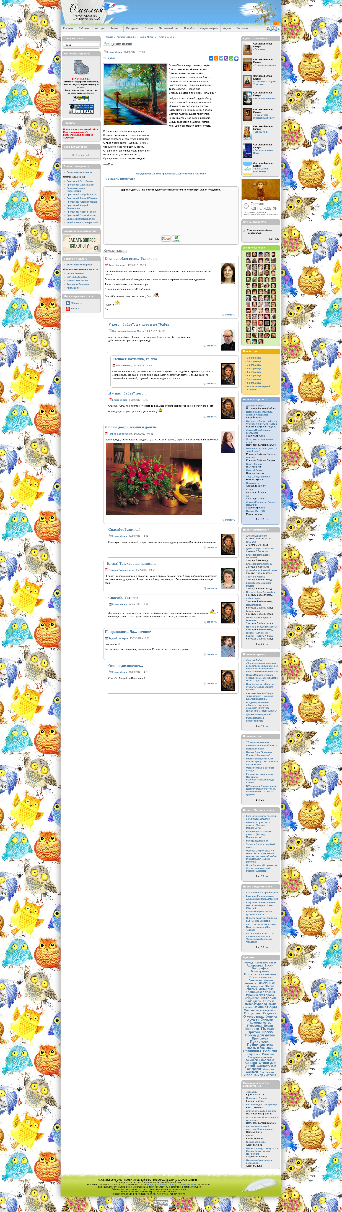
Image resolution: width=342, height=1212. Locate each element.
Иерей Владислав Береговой (82, 222)
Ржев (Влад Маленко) (257, 841)
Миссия (249, 1010)
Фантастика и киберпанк (261, 1067)
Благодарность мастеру (259, 564)
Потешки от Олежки (256, 1098)
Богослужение (260, 971)
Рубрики (84, 28)
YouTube (75, 308)
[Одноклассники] (216, 58)
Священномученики (260, 1057)
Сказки (251, 1063)
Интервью (132, 28)
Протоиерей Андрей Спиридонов (77, 206)
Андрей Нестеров (118, 638)
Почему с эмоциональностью (262, 627)
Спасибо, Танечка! (124, 529)
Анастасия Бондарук (78, 284)
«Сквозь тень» (261, 132)
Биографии (260, 968)
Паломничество (260, 1022)
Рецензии (253, 1054)
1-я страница (254, 358)
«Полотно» (259, 49)
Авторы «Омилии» (126, 37)
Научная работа (266, 1010)
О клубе (189, 28)
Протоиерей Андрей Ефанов (82, 198)
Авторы (100, 28)
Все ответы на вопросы (79, 172)
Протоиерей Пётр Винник (80, 181)
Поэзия (111, 58)
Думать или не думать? (258, 714)
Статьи (149, 28)
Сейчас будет (253, 598)
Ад (247, 496)
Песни (268, 1025)
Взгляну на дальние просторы (262, 1104)
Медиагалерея (209, 28)
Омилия (271, 1016)
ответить (230, 314)
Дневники (267, 983)
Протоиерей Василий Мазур (128, 331)
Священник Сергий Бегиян (81, 219)
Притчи (253, 1032)
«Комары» (251, 1092)
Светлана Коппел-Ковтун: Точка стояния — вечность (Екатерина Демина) (260, 696)
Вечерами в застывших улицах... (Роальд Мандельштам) (258, 834)
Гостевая (242, 28)
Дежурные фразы (255, 405)
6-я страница (254, 375)
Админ (227, 28)
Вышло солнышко (256, 1142)
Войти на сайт (81, 155)
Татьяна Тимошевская (121, 570)
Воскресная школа (260, 974)
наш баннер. (88, 92)
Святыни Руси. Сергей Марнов (262, 892)
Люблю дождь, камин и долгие (131, 427)
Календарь (253, 1001)
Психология (260, 1041)
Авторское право (266, 962)
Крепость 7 (252, 1135)
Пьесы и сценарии (260, 1047)
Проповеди (260, 1038)
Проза (267, 1032)
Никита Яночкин (75, 273)
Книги (113, 28)
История (268, 998)
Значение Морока (255, 577)
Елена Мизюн (147, 37)
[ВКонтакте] (211, 58)
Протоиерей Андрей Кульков (82, 194)
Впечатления (253, 611)
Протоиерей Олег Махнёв (80, 185)
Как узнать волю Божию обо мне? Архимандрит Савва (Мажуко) (261, 905)
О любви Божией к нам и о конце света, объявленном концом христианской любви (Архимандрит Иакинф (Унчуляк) (261, 856)
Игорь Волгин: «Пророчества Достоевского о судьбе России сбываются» (261, 868)
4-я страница (254, 368)
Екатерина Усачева (77, 277)
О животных (253, 1016)
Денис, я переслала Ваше (260, 548)
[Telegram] (221, 58)
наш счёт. (81, 87)
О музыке (253, 1019)
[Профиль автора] (228, 283)
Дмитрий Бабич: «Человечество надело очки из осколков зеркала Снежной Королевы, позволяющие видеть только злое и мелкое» (262, 665)
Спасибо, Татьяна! (124, 597)
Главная (68, 28)
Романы (268, 1054)
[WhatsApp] (231, 58)
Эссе (248, 1075)
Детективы (255, 980)
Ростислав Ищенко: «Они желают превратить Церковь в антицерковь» (262, 761)
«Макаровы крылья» (264, 98)
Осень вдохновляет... (125, 665)
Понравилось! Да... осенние (128, 631)
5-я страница (254, 372)
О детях (269, 1013)
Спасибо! (251, 542)
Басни (269, 965)
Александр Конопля (256, 536)
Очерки (267, 1019)
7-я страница (254, 379)
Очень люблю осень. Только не (131, 258)
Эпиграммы (267, 1072)
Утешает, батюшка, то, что (134, 358)
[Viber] (226, 58)
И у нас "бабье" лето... (127, 393)
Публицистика (260, 1045)
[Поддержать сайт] (171, 241)
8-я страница (254, 383)
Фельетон (268, 1069)
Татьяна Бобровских (120, 433)
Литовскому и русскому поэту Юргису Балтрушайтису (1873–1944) (262, 1151)
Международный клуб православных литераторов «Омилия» (171, 173)
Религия (270, 1051)
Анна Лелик (73, 288)
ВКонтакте (76, 303)
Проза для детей (260, 1035)
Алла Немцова (116, 265)
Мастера (250, 457)
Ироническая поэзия (260, 992)
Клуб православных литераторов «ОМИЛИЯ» (172, 1184)
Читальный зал (168, 28)
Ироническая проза (260, 995)
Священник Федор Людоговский (76, 189)
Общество (252, 1013)
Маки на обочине (255, 749)
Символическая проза (260, 1059)
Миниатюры (265, 1007)
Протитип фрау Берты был (260, 592)
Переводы (254, 1025)
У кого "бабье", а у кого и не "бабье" (140, 324)
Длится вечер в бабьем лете (261, 1111)
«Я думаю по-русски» (264, 65)
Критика (268, 1001)
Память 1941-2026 (255, 511)
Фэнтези (252, 1071)
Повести (252, 1029)
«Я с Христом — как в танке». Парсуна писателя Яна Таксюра (261, 927)
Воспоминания (260, 977)
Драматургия (255, 986)
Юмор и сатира (265, 1075)
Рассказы (252, 1051)
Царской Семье (254, 470)
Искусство (252, 998)
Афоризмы (255, 965)
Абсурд (248, 962)
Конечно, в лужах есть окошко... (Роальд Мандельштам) (258, 825)
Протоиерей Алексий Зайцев (82, 202)
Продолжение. (253, 605)
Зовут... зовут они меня (258, 477)
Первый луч (252, 483)
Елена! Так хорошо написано (131, 563)
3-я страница (254, 365)
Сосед (249, 489)
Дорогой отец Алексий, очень (261, 570)
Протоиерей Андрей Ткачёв (81, 212)
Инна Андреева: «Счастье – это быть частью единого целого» (261, 687)
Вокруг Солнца (254, 464)
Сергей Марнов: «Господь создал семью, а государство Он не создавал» (262, 678)
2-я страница (254, 361)
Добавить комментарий (121, 178)
